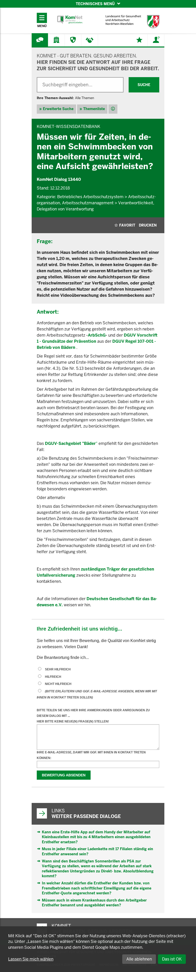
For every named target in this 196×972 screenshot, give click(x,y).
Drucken (148, 225)
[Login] (156, 39)
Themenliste (94, 108)
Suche (144, 84)
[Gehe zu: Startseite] (70, 20)
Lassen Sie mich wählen (30, 959)
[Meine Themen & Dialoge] (139, 39)
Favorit (127, 225)
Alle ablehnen (139, 959)
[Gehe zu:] (40, 39)
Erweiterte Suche (58, 108)
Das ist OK (172, 959)
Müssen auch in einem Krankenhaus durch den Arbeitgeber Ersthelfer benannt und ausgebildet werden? (94, 903)
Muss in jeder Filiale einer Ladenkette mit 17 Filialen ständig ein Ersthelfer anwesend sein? (97, 851)
